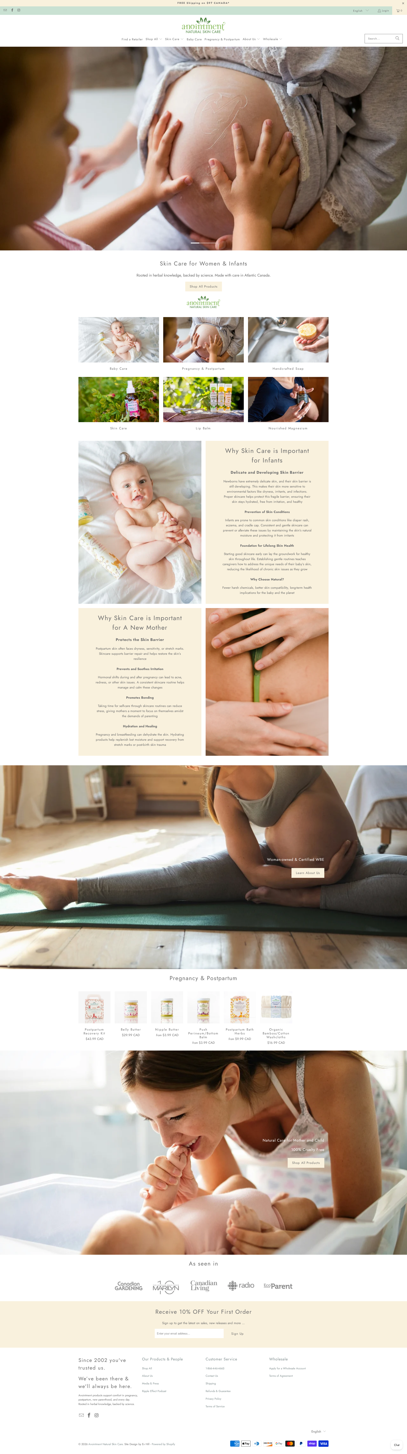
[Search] (397, 38)
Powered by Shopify (163, 1444)
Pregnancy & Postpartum (203, 344)
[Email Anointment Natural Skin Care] (5, 11)
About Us (147, 1376)
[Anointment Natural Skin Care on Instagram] (19, 11)
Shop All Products (203, 286)
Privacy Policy (213, 1399)
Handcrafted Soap (288, 344)
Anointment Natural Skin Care (105, 1444)
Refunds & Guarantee (218, 1391)
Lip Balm (203, 404)
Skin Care (118, 404)
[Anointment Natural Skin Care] (203, 25)
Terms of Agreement (281, 1376)
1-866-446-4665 (215, 1368)
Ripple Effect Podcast (154, 1391)
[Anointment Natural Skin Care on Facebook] (12, 11)
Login (385, 11)
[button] (154, 39)
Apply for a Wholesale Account (287, 1368)
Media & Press (150, 1383)
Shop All (147, 1368)
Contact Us (212, 1376)
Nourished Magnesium (288, 404)
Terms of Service (215, 1406)
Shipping (211, 1383)
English (358, 11)
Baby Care (118, 344)
